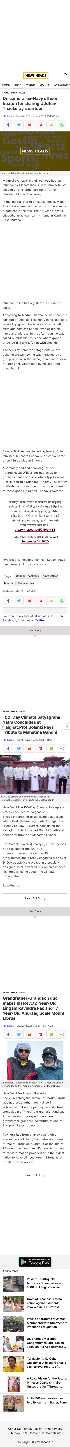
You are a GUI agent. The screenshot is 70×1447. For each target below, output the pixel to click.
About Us (14, 1429)
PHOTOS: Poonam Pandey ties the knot (3, 727)
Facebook (9, 620)
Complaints (53, 1433)
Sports (45, 84)
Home (6, 84)
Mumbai (9, 583)
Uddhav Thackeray (27, 575)
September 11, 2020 (35, 541)
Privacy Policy (32, 1429)
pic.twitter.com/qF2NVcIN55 (35, 529)
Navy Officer (50, 575)
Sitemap (14, 1433)
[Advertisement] (35, 35)
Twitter (40, 620)
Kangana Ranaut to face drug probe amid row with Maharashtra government (67, 727)
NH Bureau (8, 116)
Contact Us (36, 1433)
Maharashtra (26, 583)
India (18, 84)
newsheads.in (44, 1442)
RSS (24, 1433)
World (30, 84)
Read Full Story (35, 898)
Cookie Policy (52, 1429)
